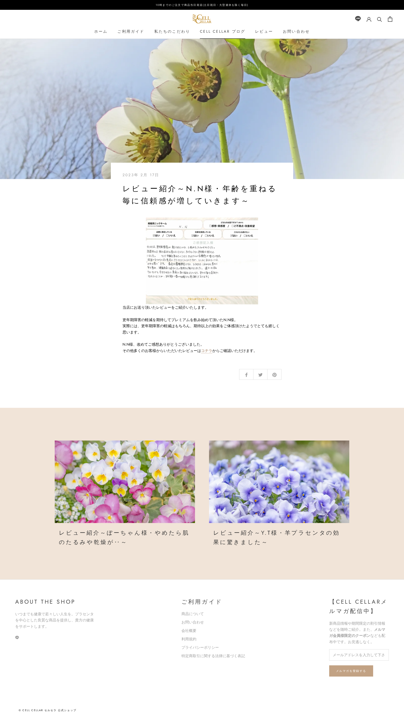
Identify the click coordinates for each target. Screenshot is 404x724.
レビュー (264, 31)
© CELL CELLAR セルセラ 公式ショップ (47, 710)
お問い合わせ (296, 31)
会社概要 (188, 630)
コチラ (206, 350)
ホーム (101, 31)
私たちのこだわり (172, 31)
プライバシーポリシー (200, 647)
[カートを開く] (390, 19)
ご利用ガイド (130, 31)
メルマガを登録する (351, 671)
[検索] (379, 19)
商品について (192, 613)
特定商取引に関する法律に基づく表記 (213, 656)
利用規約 (188, 639)
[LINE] (358, 19)
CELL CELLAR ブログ (222, 31)
